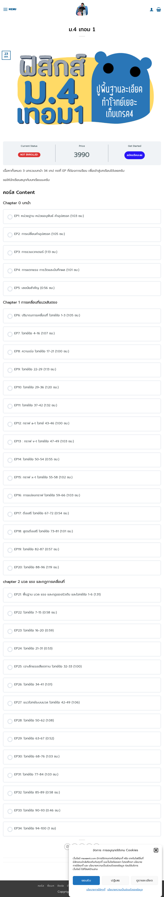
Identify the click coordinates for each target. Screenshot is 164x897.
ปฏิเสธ (115, 880)
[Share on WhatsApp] (67, 846)
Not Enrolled (29, 154)
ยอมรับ (86, 880)
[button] (156, 850)
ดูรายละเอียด (144, 880)
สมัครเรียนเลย (134, 155)
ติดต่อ (60, 886)
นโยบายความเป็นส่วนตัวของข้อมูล (125, 889)
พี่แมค (50, 886)
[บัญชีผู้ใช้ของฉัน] (152, 9)
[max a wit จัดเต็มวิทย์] (82, 9)
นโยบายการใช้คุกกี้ (95, 889)
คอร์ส (41, 886)
